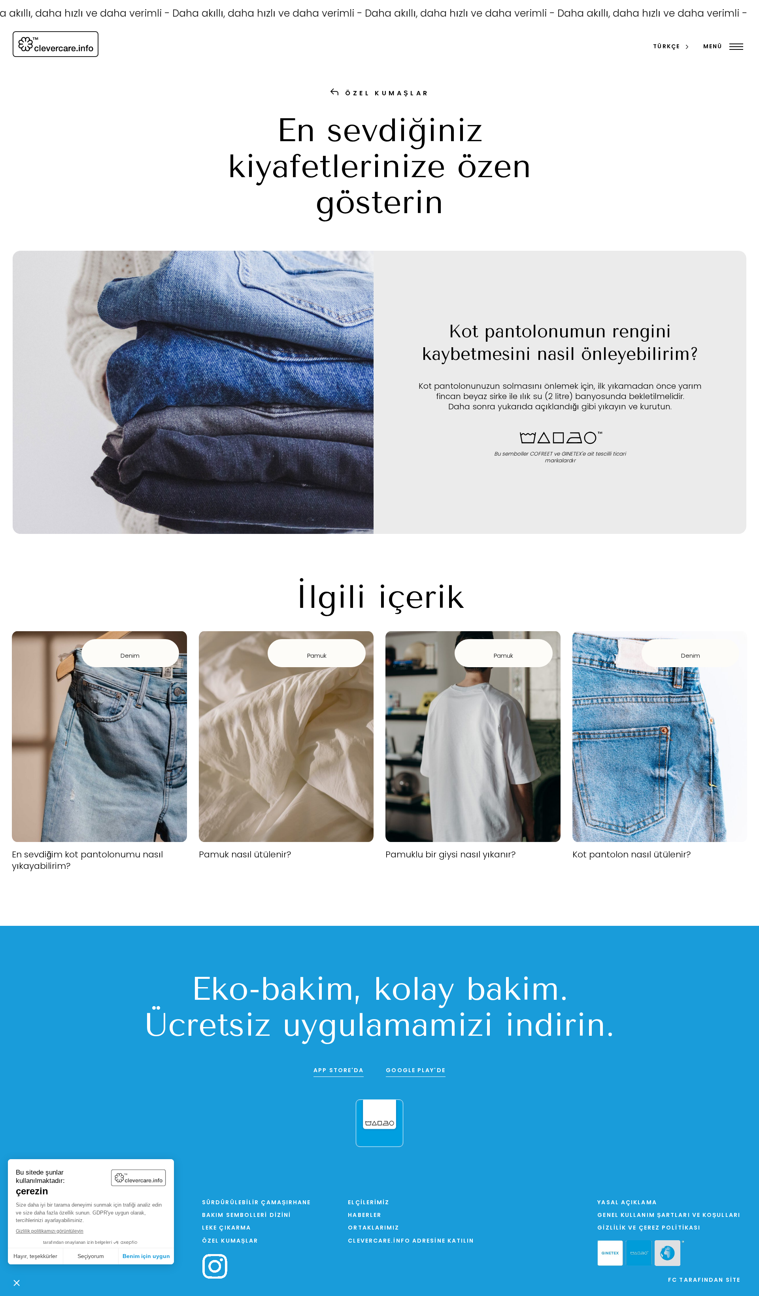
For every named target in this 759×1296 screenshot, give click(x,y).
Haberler (364, 1215)
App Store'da (338, 1071)
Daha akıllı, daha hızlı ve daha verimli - (230, 14)
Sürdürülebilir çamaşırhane (256, 1203)
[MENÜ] (734, 47)
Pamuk (317, 656)
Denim (130, 656)
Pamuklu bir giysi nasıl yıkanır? (450, 855)
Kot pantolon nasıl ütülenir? (631, 855)
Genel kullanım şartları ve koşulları (668, 1215)
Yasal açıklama (627, 1203)
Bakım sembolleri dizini (246, 1215)
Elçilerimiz (368, 1203)
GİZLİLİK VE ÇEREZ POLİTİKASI (648, 1228)
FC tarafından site (704, 1280)
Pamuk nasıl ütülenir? (245, 855)
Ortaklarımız (373, 1228)
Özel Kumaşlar (230, 1241)
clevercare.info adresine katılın (411, 1241)
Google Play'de (415, 1071)
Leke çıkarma (226, 1228)
